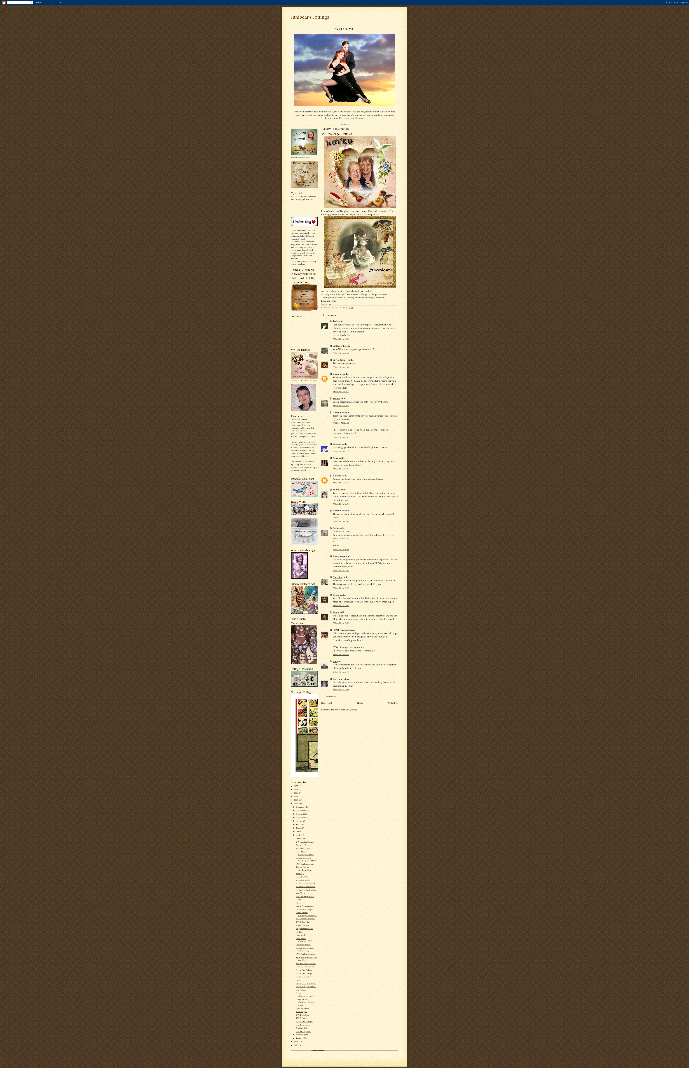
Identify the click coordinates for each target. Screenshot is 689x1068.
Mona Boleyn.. (302, 876)
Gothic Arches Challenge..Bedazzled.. (306, 914)
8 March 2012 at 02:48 (341, 654)
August (299, 820)
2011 (296, 1041)
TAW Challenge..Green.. (306, 954)
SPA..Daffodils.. (302, 1014)
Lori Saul (338, 679)
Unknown (337, 373)
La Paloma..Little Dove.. (306, 983)
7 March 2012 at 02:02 (341, 437)
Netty (335, 458)
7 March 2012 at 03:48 (341, 469)
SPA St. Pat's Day (303, 922)
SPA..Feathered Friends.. (306, 963)
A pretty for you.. (303, 925)
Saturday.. (300, 873)
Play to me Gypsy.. (303, 845)
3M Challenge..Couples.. (306, 986)
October (299, 813)
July (298, 824)
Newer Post (326, 702)
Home (360, 702)
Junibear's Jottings (310, 16)
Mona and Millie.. (303, 879)
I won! (298, 980)
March (299, 838)
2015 (296, 792)
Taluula (337, 489)
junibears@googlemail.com (302, 199)
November (300, 810)
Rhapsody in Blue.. (303, 848)
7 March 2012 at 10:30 (341, 549)
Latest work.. (301, 935)
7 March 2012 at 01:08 (341, 367)
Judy (335, 321)
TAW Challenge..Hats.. (305, 864)
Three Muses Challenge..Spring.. (305, 853)
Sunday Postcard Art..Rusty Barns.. (304, 868)
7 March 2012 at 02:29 (341, 451)
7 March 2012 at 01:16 (341, 392)
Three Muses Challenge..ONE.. (304, 940)
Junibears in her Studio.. (306, 890)
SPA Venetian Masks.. (305, 841)
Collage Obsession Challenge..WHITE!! (306, 859)
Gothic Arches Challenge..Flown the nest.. (306, 1002)
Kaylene (337, 475)
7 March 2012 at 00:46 (341, 353)
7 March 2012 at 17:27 (341, 588)
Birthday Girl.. (302, 1028)
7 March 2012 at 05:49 (341, 521)
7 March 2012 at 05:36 (341, 504)
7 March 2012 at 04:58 (341, 483)
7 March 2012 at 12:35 (341, 570)
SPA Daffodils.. (302, 1018)
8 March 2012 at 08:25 (341, 672)
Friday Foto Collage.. (304, 970)
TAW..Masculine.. (303, 1008)
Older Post (393, 702)
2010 (296, 1045)
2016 (296, 789)
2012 (296, 803)
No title (299, 931)
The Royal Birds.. (303, 1024)
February (300, 1034)
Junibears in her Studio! (305, 883)
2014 (296, 796)
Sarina (336, 528)
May (298, 831)
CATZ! (298, 902)
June (298, 827)
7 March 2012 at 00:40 (341, 339)
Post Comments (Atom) (345, 709)
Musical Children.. (303, 976)
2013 (296, 799)
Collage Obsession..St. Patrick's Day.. (305, 949)
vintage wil (338, 345)
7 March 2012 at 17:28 (341, 605)
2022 (296, 786)
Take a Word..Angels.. (305, 905)
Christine (337, 577)
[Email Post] (350, 308)
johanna (337, 444)
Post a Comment (330, 696)
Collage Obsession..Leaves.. (305, 994)
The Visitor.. (301, 989)
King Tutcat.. (301, 893)
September (300, 817)
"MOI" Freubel (341, 629)
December (300, 806)
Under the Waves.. (303, 944)
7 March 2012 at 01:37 (341, 406)
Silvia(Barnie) (340, 359)
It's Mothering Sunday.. (305, 918)
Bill (335, 661)
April (298, 834)
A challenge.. (301, 1011)
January (299, 1038)
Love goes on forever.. (305, 966)
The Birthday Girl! (303, 1031)
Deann (336, 594)
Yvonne (336, 398)
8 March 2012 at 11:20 (341, 690)
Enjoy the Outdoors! (304, 928)
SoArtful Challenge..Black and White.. (306, 958)
